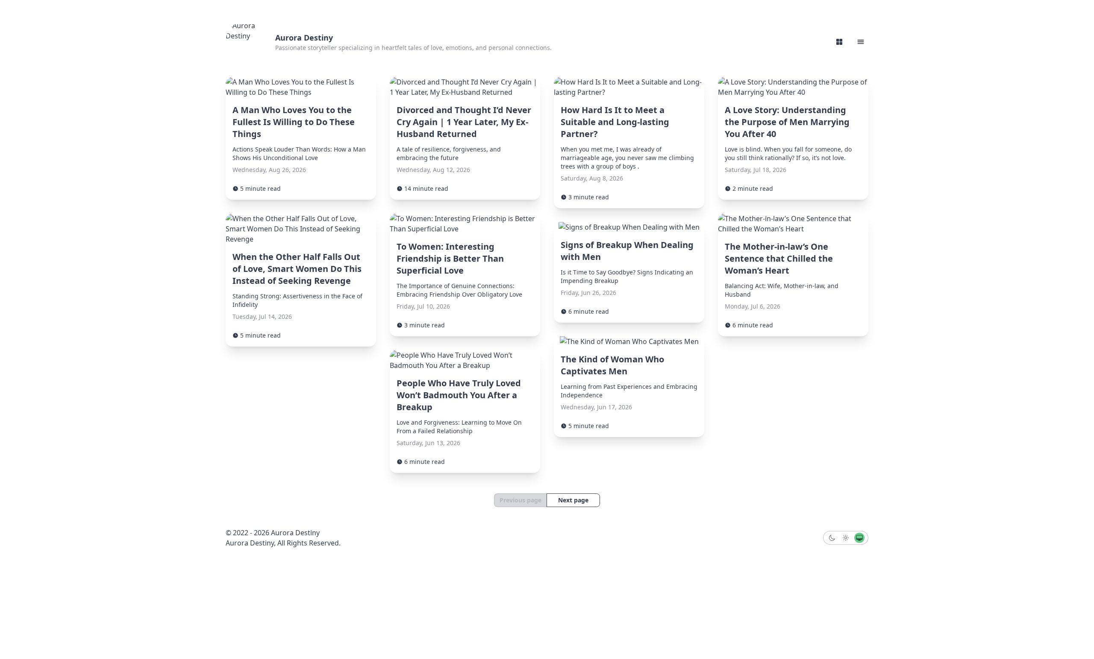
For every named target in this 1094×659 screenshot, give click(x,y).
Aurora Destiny (304, 37)
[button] (860, 42)
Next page (573, 500)
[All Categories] (839, 42)
